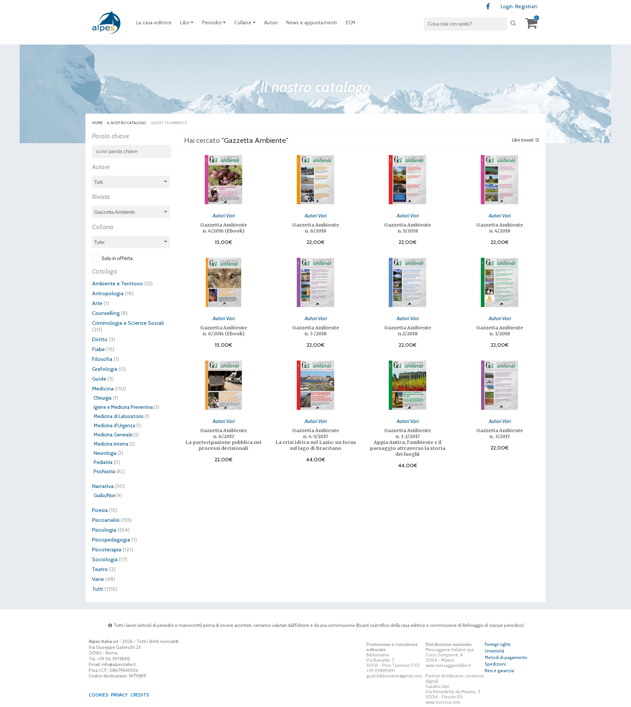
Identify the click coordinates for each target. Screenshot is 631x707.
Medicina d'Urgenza (114, 426)
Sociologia (105, 559)
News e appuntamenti (311, 23)
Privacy (119, 694)
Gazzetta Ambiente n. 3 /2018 (315, 331)
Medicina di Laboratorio (119, 416)
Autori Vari (224, 215)
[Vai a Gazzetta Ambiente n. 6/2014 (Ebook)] (224, 282)
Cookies (98, 694)
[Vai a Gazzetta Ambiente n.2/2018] (407, 282)
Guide (99, 378)
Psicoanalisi (106, 520)
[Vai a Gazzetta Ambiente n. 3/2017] (499, 385)
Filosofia (102, 359)
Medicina (103, 388)
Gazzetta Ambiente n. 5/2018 (407, 228)
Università (494, 650)
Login (507, 7)
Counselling (106, 313)
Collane (243, 23)
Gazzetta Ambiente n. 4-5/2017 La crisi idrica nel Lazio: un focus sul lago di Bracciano (315, 439)
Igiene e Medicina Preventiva (123, 407)
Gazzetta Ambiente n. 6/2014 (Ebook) (223, 331)
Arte (97, 303)
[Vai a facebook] (488, 7)
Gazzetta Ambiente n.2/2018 (407, 331)
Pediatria (103, 462)
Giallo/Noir (105, 495)
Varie (98, 579)
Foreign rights (498, 644)
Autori (271, 23)
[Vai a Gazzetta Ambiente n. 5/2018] (407, 179)
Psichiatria (104, 472)
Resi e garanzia (499, 670)
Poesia (100, 510)
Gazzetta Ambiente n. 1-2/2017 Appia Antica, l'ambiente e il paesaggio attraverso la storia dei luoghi (407, 442)
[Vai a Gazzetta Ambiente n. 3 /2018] (315, 282)
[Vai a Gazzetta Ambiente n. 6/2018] (315, 179)
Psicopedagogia (111, 539)
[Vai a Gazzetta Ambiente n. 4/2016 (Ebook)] (223, 179)
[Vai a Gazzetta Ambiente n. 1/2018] (499, 282)
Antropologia (108, 293)
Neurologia (105, 453)
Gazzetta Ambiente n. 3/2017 (499, 433)
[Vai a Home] (106, 22)
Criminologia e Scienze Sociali (128, 323)
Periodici (212, 23)
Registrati (526, 7)
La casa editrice (154, 23)
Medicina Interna (111, 444)
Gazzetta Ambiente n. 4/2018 (499, 228)
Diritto (99, 339)
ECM (351, 23)
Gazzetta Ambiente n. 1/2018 (499, 331)
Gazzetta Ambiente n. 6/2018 (315, 228)
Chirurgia (103, 398)
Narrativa (103, 486)
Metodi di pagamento (506, 657)
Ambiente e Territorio (117, 283)
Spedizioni (495, 664)
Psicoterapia (106, 549)
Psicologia (104, 529)
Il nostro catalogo (126, 123)
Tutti (97, 588)
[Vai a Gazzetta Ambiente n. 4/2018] (500, 179)
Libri (185, 23)
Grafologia (104, 368)
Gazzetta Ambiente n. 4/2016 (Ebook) (223, 228)
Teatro (100, 569)
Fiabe (98, 349)
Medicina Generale (113, 435)
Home (97, 123)
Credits (139, 694)
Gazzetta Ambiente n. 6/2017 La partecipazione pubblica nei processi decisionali (223, 439)
